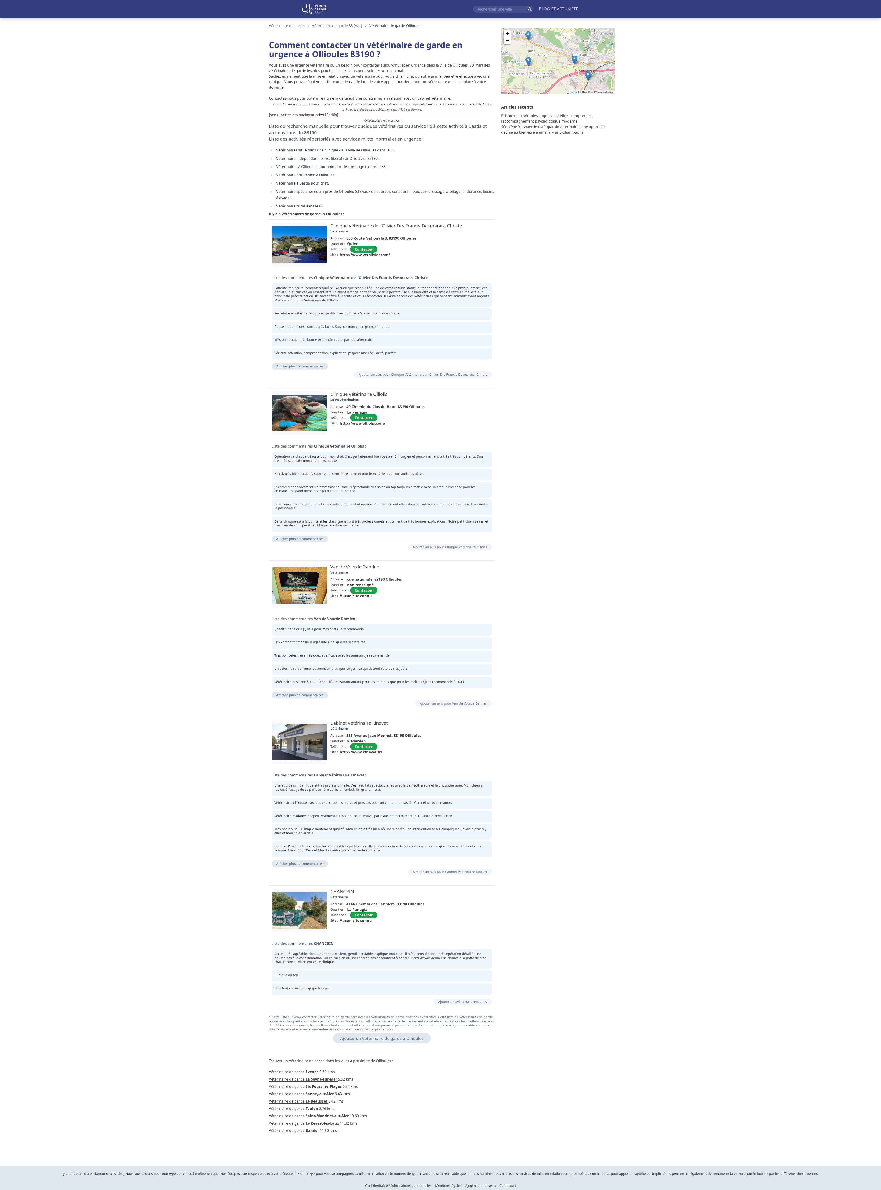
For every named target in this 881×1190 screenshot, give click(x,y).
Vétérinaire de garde (287, 25)
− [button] (507, 40)
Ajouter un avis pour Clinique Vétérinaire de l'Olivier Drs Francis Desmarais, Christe (423, 374)
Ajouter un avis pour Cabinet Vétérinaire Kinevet (450, 872)
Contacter (364, 249)
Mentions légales (448, 1185)
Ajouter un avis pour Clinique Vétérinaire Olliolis (450, 547)
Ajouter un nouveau (480, 1185)
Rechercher (530, 9)
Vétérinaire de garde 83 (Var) (337, 25)
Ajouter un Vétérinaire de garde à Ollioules (382, 1038)
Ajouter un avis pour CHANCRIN (462, 1002)
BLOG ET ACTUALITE (558, 8)
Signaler (481, 265)
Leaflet (573, 92)
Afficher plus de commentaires (299, 366)
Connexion (507, 1185)
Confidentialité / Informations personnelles (398, 1185)
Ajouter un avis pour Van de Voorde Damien (453, 703)
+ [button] (507, 33)
